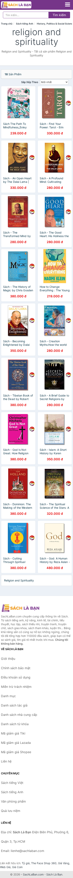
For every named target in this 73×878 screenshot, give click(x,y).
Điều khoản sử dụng (15, 677)
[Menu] (67, 4)
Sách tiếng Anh (24, 23)
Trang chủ (6, 23)
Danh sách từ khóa (15, 724)
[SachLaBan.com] (22, 5)
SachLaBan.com (33, 874)
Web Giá (5, 867)
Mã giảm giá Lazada (16, 743)
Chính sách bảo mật (15, 668)
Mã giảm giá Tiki (13, 733)
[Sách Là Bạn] (20, 608)
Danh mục (8, 696)
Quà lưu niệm (10, 811)
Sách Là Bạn (54, 874)
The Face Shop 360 (43, 863)
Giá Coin (17, 867)
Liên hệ (6, 761)
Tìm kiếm (59, 15)
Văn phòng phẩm (13, 801)
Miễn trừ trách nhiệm (16, 687)
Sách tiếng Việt (12, 783)
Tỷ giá (26, 863)
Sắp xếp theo (29, 82)
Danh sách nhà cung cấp (19, 715)
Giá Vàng (63, 863)
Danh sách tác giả (14, 705)
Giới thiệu (8, 659)
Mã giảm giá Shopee (16, 752)
